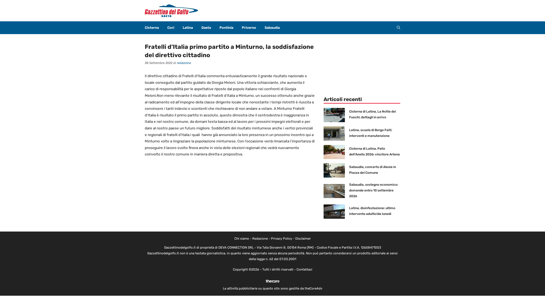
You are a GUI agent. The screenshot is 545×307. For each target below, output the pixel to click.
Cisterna (152, 28)
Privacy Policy (281, 238)
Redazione (260, 238)
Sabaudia (272, 28)
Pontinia (226, 28)
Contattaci (304, 269)
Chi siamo (241, 238)
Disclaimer (303, 238)
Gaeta (206, 28)
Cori (170, 28)
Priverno (249, 28)
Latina (188, 28)
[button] (398, 27)
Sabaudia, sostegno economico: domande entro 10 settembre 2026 (373, 190)
